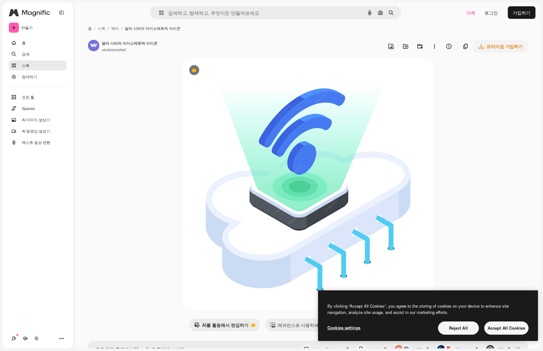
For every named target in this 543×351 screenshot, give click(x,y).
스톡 (101, 28)
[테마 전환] (36, 338)
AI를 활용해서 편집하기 (221, 326)
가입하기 (521, 12)
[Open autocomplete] (158, 12)
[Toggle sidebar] (62, 13)
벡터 (115, 28)
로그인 (491, 12)
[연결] (14, 338)
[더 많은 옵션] (434, 46)
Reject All (458, 328)
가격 (470, 12)
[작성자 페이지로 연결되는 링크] (93, 46)
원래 (219, 71)
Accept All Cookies (506, 328)
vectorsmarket (114, 49)
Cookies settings (343, 328)
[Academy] (25, 338)
